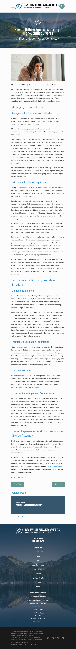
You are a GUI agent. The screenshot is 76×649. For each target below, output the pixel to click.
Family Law (38, 569)
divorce (57, 101)
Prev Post (18, 484)
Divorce (23, 477)
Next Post (58, 484)
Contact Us (38, 582)
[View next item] (21, 517)
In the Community (38, 565)
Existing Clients (38, 578)
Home (38, 561)
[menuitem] (14, 645)
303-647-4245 (38, 540)
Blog (38, 587)
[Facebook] (34, 551)
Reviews (38, 574)
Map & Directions (38, 606)
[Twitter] (38, 551)
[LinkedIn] (42, 551)
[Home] (37, 6)
